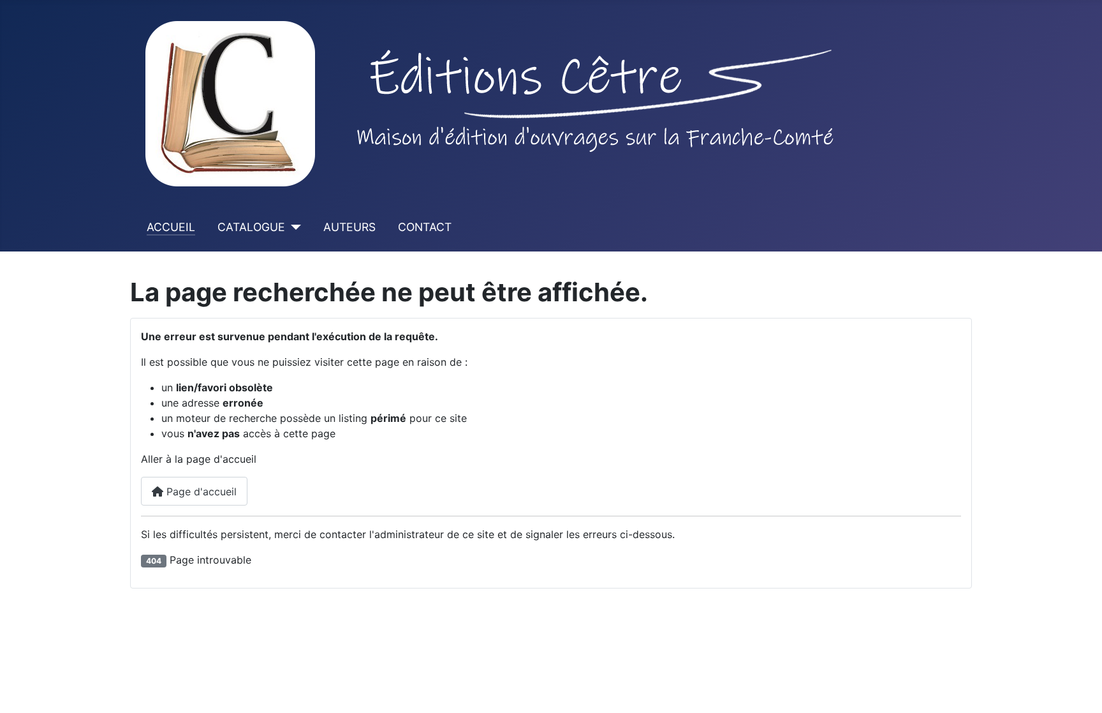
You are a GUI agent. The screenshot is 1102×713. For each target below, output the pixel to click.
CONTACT (425, 227)
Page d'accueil (200, 491)
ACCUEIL (171, 227)
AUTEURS (349, 227)
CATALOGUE (251, 227)
